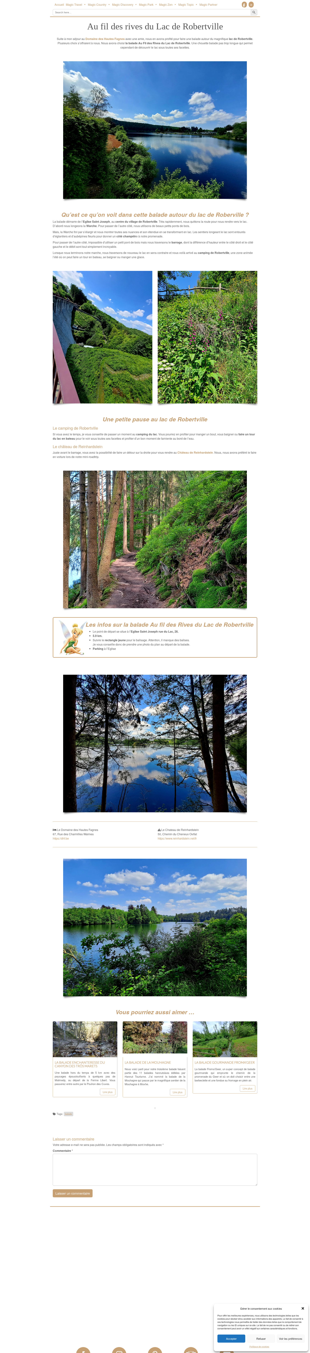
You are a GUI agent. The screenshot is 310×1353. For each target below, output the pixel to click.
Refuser (261, 1338)
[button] (303, 1308)
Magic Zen (166, 5)
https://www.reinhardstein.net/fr (177, 838)
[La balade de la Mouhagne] (155, 1053)
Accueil (59, 5)
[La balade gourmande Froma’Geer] (225, 1053)
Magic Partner (208, 5)
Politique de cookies (259, 1346)
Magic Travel (74, 5)
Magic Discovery (122, 5)
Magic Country (97, 5)
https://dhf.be (61, 838)
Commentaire (63, 1151)
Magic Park (146, 5)
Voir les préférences (290, 1338)
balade (68, 1114)
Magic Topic (186, 5)
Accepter (231, 1338)
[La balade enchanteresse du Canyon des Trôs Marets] (85, 1053)
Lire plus (107, 1092)
